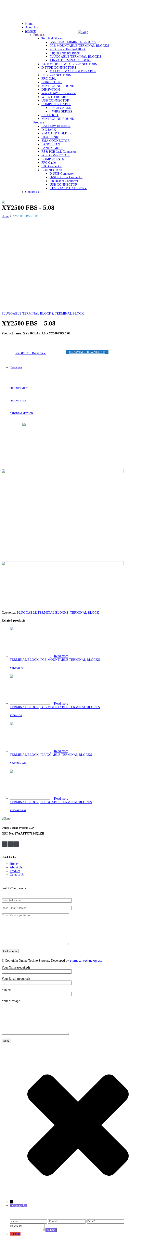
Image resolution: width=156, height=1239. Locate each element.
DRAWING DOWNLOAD (87, 352)
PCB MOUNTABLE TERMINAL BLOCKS (70, 659)
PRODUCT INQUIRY (30, 353)
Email (17, 1234)
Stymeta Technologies (85, 960)
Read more (61, 656)
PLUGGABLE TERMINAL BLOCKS (27, 313)
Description (16, 367)
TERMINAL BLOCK (69, 313)
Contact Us (17, 874)
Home (5, 216)
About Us (16, 867)
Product (15, 871)
